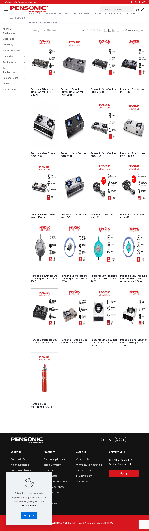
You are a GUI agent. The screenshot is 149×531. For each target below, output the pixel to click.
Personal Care (51, 492)
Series (46, 498)
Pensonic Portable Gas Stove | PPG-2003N (74, 341)
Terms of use (83, 470)
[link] (88, 30)
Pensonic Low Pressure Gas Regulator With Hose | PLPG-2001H (133, 278)
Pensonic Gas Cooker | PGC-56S (74, 216)
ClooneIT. (102, 523)
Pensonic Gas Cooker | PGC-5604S (44, 216)
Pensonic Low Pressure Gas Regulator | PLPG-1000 (44, 278)
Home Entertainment (55, 481)
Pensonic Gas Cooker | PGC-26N (133, 91)
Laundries (49, 470)
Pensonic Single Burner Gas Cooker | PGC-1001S (133, 342)
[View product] (54, 42)
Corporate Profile (20, 459)
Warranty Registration (89, 464)
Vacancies (82, 481)
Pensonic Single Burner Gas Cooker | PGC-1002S (104, 342)
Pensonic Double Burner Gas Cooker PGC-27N (72, 92)
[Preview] (54, 48)
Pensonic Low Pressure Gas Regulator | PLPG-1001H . (74, 278)
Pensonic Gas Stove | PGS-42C (132, 216)
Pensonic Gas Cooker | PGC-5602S (133, 155)
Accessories (50, 503)
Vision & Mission (19, 464)
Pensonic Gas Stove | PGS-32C (103, 216)
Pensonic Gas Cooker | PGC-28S (44, 155)
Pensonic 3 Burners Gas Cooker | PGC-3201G (42, 92)
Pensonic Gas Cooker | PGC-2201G (104, 91)
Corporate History (20, 470)
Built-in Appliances (54, 487)
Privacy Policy (84, 475)
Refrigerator (50, 475)
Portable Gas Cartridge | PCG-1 (41, 405)
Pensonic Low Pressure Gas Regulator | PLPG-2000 (104, 278)
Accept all (29, 515)
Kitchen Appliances (54, 459)
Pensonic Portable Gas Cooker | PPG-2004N (44, 341)
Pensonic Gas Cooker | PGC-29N (74, 155)
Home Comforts (52, 464)
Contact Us (82, 459)
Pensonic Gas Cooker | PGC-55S (104, 155)
